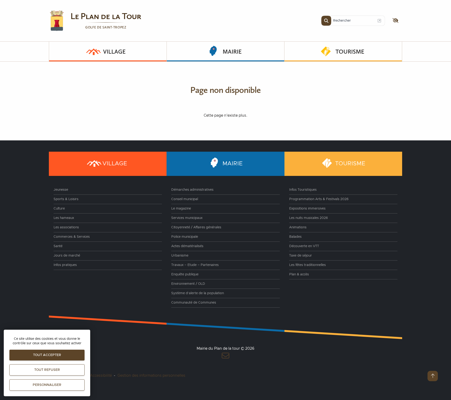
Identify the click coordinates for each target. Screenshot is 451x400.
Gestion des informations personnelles (151, 375)
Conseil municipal (184, 199)
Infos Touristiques (303, 189)
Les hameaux (64, 218)
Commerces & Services (72, 236)
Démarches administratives (192, 189)
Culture (59, 208)
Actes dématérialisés (187, 246)
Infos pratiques (65, 265)
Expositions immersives (307, 208)
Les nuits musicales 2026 (308, 218)
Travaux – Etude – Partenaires (195, 265)
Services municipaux (186, 218)
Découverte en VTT (304, 246)
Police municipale (184, 236)
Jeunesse (61, 189)
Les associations (66, 227)
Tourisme (349, 51)
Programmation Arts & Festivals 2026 (319, 199)
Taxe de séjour (300, 255)
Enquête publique (184, 274)
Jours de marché (67, 255)
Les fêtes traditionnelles (307, 265)
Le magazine (181, 208)
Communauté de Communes (193, 302)
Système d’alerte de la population (197, 293)
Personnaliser (47, 385)
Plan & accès (299, 274)
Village (114, 51)
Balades (295, 236)
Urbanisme (179, 255)
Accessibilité (101, 375)
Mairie (232, 51)
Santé (58, 246)
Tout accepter (47, 355)
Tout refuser (47, 370)
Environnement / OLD (188, 283)
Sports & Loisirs (66, 199)
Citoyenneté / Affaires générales (196, 227)
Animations (298, 227)
